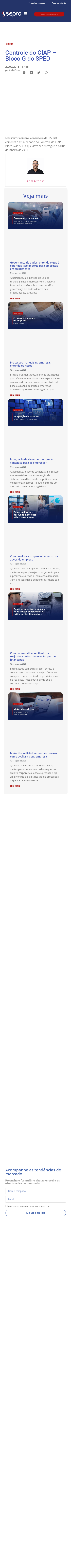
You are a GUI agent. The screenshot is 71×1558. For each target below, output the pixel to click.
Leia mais (15, 298)
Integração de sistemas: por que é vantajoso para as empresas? (31, 461)
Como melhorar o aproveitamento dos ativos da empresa (34, 558)
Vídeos (9, 44)
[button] (25, 13)
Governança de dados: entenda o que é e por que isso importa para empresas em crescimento (34, 266)
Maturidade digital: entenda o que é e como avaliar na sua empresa (33, 755)
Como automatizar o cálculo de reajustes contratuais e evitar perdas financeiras (33, 656)
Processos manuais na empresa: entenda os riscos (30, 364)
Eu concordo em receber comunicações (29, 1206)
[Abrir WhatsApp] (63, 1550)
